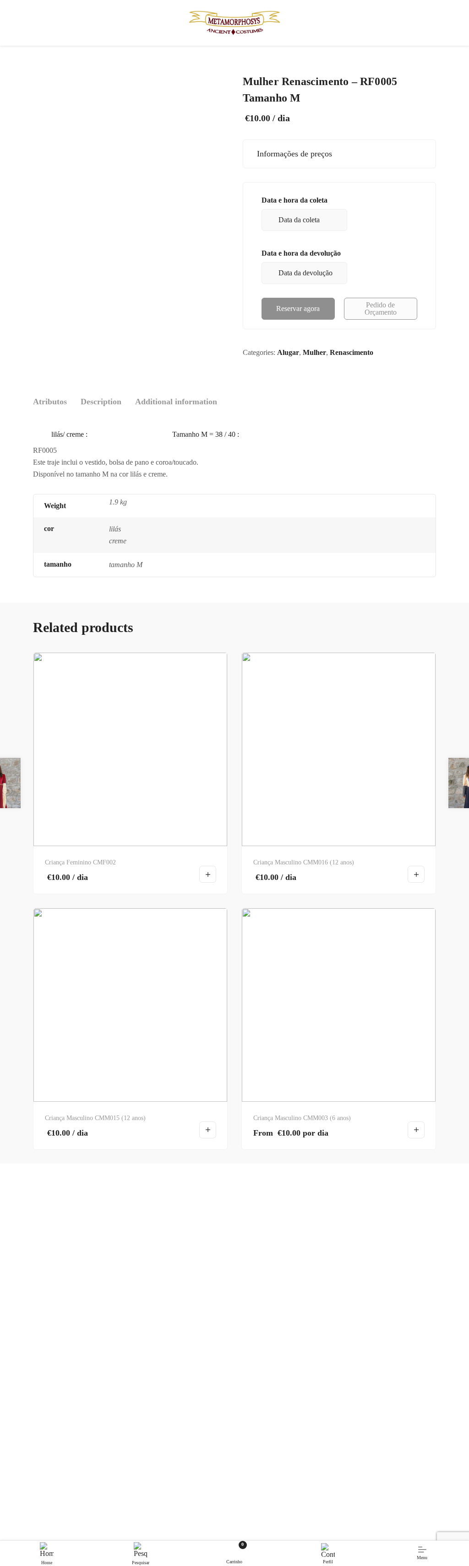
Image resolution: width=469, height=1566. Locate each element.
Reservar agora (298, 308)
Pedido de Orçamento (381, 308)
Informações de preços (292, 153)
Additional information (176, 401)
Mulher (314, 352)
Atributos (50, 401)
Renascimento (351, 352)
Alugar (288, 352)
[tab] (50, 402)
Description (101, 401)
